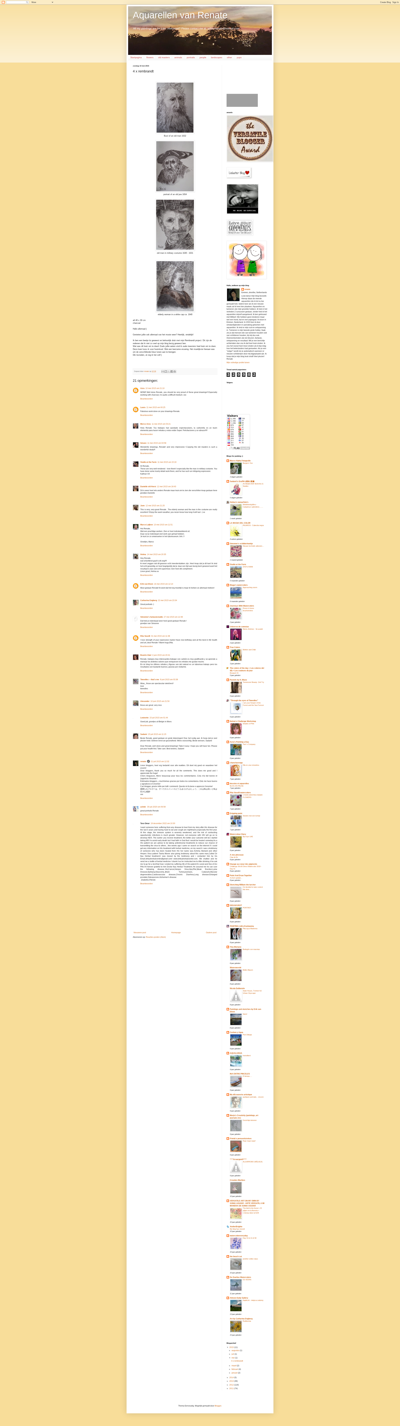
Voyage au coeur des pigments (243, 864)
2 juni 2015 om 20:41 (161, 655)
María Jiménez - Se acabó (253, 629)
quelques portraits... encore (253, 1097)
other (229, 57)
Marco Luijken (146, 525)
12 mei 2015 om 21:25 (155, 506)
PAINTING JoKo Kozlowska (242, 926)
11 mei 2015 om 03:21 (161, 424)
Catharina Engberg (148, 600)
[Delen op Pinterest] (174, 371)
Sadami (143, 734)
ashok (143, 807)
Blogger (218, 1406)
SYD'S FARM (248, 567)
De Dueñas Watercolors (240, 1277)
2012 (231, 1385)
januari (235, 1373)
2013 (231, 1381)
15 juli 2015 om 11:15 (157, 734)
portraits (191, 57)
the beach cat (236, 1256)
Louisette (144, 718)
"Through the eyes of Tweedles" (244, 700)
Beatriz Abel (145, 655)
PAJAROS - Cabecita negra (253, 525)
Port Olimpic (247, 1035)
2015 (231, 1347)
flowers (149, 57)
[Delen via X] (168, 371)
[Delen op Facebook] (171, 371)
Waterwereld (235, 968)
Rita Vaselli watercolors (240, 793)
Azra (142, 388)
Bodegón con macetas (251, 949)
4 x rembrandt (237, 1361)
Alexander (145, 701)
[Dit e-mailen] (162, 371)
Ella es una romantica (251, 765)
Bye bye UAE (248, 836)
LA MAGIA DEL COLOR (240, 523)
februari (235, 1369)
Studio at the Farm (148, 462)
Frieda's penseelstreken (240, 1138)
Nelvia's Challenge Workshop (243, 721)
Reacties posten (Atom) (156, 937)
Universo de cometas (239, 627)
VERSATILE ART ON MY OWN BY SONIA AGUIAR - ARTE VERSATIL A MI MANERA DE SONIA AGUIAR (247, 1203)
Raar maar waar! (249, 1141)
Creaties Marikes (237, 1180)
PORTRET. (247, 908)
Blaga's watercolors (239, 585)
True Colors (235, 647)
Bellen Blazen (248, 970)
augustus (236, 1350)
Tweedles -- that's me (149, 679)
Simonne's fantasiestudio (151, 617)
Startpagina (136, 57)
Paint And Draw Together (241, 875)
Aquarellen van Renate (180, 15)
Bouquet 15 (234, 673)
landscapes (216, 57)
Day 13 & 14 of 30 (249, 1238)
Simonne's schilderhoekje (241, 544)
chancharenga (236, 763)
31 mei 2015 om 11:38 (160, 636)
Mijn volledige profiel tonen (238, 362)
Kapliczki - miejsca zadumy (253, 1300)
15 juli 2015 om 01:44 (159, 718)
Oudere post (211, 932)
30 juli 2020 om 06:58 (156, 807)
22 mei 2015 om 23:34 (167, 600)
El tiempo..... (247, 1076)
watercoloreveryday (239, 1236)
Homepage (176, 932)
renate (143, 761)
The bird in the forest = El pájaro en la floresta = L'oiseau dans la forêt (252, 1210)
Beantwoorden (146, 399)
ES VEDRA (247, 1280)
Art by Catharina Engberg (241, 1319)
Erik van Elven (146, 584)
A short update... (236, 878)
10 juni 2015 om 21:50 (160, 701)
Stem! (245, 1014)
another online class (250, 1259)
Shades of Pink (248, 724)
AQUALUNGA (236, 1053)
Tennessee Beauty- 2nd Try (253, 682)
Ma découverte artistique (241, 1095)
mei (233, 1358)
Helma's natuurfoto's (239, 502)
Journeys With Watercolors (242, 606)
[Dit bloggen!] (165, 371)
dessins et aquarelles (239, 783)
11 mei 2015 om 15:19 (167, 462)
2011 (231, 1388)
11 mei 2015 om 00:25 (155, 407)
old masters (164, 57)
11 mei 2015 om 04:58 (156, 443)
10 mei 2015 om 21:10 (155, 388)
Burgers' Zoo (248, 463)
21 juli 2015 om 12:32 (160, 761)
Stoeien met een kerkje (251, 816)
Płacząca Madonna (250, 928)
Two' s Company (249, 744)
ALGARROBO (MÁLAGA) (252, 1162)
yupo (239, 57)
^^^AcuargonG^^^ (238, 1159)
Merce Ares (145, 424)
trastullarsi (247, 1055)
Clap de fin (234, 857)
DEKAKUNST (236, 905)
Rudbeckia (247, 1321)
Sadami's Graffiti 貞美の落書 (242, 481)
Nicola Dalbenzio (237, 988)
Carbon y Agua (236, 1032)
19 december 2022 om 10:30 (163, 823)
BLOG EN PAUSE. (237, 786)
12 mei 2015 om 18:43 (166, 486)
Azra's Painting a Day (239, 742)
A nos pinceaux (237, 855)
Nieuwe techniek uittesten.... (253, 546)
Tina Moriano (235, 947)
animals (178, 57)
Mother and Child (249, 650)
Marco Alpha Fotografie (240, 461)
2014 (231, 1377)
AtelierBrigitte (236, 1227)
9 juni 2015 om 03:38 (169, 679)
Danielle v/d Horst (148, 486)
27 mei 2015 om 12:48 (173, 617)
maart (234, 1366)
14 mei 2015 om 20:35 (156, 554)
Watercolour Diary (238, 834)
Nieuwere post (140, 932)
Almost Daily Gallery (239, 1298)
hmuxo (143, 443)
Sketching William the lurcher (243, 885)
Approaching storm (250, 587)
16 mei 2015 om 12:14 (163, 584)
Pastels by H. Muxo (238, 680)
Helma (143, 554)
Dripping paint (236, 813)
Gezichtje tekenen (250, 1120)
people (203, 57)
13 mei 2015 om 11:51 (163, 525)
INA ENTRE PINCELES (240, 1074)
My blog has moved (237, 1229)
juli (233, 1354)
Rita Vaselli (145, 636)
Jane (142, 506)
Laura (142, 407)
